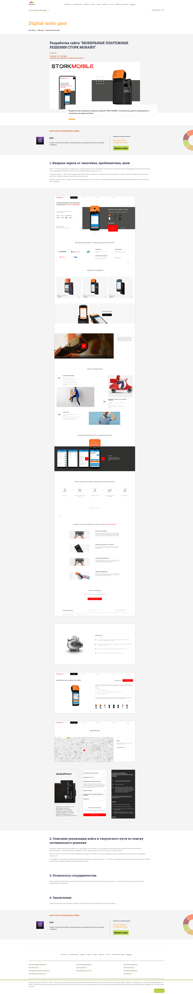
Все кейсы (32, 30)
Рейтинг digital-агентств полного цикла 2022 (37, 973)
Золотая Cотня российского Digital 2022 (84, 964)
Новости (105, 4)
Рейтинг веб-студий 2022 (34, 967)
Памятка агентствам (121, 4)
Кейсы (93, 4)
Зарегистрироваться (156, 10)
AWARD (99, 4)
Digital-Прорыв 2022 (128, 973)
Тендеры (86, 4)
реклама (132, 4)
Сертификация (77, 4)
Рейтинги (68, 4)
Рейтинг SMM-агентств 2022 (129, 967)
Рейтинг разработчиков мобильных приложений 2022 (39, 970)
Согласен (159, 991)
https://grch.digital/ (119, 140)
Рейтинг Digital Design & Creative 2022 (84, 970)
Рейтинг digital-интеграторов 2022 (130, 970)
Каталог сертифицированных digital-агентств (37, 964)
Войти (163, 10)
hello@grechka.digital (120, 142)
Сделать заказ (121, 148)
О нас (111, 4)
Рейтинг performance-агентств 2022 (131, 964)
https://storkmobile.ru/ (76, 58)
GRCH (51, 138)
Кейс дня (41, 30)
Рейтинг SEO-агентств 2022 (81, 967)
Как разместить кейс (53, 30)
